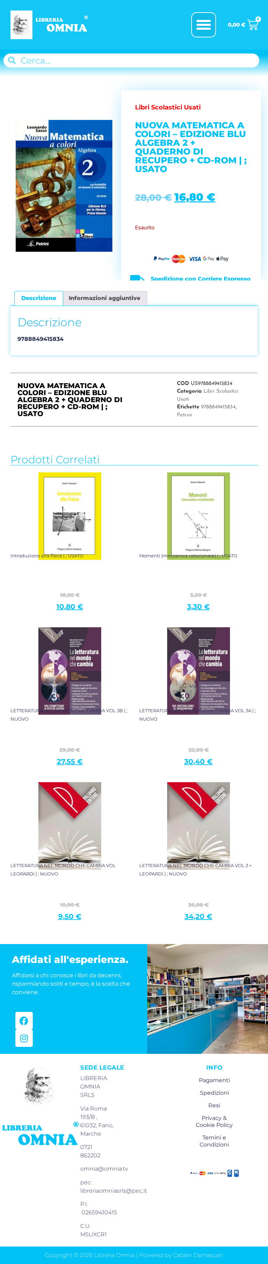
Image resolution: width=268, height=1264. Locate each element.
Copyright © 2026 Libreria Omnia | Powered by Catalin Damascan (134, 1255)
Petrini (184, 415)
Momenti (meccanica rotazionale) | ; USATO (188, 555)
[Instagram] (24, 1038)
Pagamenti (214, 1080)
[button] (203, 24)
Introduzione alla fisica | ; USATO (46, 555)
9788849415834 (218, 407)
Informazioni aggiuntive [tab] (104, 298)
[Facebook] (24, 1020)
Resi (214, 1105)
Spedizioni (214, 1093)
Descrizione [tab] (38, 298)
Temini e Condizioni (214, 1141)
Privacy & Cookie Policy (214, 1121)
